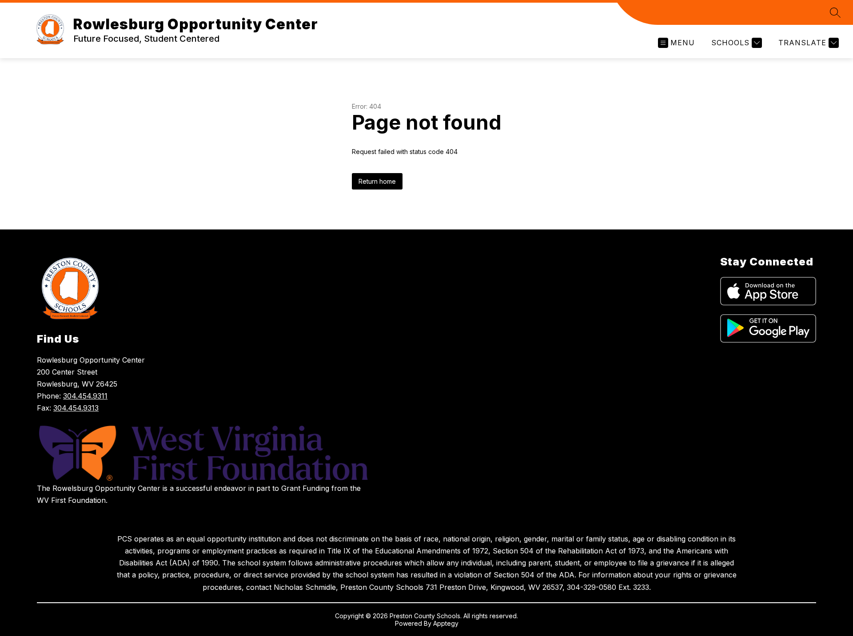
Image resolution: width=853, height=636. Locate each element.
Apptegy (445, 623)
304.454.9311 (85, 395)
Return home (377, 181)
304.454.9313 (76, 407)
